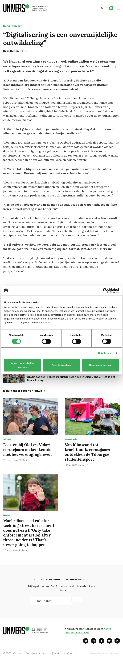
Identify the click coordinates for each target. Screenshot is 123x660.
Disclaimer (31, 653)
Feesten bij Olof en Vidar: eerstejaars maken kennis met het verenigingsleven (27, 449)
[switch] (46, 341)
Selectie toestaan (61, 365)
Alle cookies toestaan (100, 365)
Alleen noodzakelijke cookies (22, 365)
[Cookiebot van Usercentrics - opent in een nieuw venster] (105, 290)
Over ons (18, 653)
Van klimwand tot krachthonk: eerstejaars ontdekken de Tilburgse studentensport (87, 452)
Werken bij (59, 653)
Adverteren (45, 653)
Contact (71, 653)
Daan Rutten (11, 50)
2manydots (113, 653)
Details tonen (105, 353)
